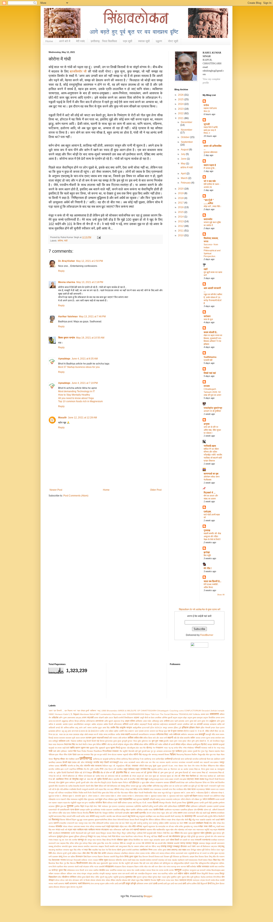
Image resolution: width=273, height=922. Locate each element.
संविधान (63, 873)
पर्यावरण (211, 799)
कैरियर (98, 744)
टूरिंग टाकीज (94, 769)
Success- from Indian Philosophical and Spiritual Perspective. (212, 250)
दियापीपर (221, 782)
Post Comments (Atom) (75, 495)
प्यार (99, 806)
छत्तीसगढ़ (86, 758)
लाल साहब (182, 850)
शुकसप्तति (104, 863)
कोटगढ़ (109, 744)
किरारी (89, 741)
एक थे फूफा (172, 731)
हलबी (155, 883)
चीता (207, 754)
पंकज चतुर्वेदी (184, 796)
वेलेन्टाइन (69, 860)
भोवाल (65, 826)
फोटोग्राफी (118, 813)
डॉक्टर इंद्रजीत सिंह (115, 779)
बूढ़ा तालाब (84, 820)
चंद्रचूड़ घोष (146, 754)
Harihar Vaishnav (68, 316)
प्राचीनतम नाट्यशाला (172, 810)
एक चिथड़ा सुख (161, 731)
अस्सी (131, 724)
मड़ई (108, 826)
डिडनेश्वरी (70, 772)
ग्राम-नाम (80, 754)
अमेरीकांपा (139, 721)
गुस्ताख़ (207, 530)
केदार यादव (52, 744)
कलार (78, 738)
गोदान (222, 751)
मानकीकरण (57, 833)
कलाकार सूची (70, 738)
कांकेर (192, 737)
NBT (98, 714)
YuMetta (196, 714)
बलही (78, 816)
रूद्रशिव (95, 850)
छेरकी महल (67, 762)
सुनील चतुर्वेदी (113, 877)
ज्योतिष (57, 769)
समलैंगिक (113, 870)
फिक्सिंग (74, 813)
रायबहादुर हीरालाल (180, 846)
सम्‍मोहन (143, 870)
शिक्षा (215, 860)
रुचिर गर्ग (80, 850)
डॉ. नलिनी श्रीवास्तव (67, 776)
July (183, 154)
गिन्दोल (84, 751)
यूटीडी (193, 836)
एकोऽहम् (207, 511)
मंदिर (130, 826)
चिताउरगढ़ (180, 754)
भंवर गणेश (92, 823)
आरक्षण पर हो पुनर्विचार (212, 411)
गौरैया (65, 754)
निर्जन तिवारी (92, 793)
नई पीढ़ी (200, 786)
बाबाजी (124, 816)
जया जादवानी (204, 762)
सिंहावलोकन (53, 877)
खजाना (215, 744)
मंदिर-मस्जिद (137, 826)
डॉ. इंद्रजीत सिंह (120, 772)
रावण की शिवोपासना (203, 846)
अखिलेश (55, 717)
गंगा (154, 748)
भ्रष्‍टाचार (77, 826)
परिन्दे (183, 799)
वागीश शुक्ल (214, 853)
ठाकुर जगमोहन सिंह (142, 769)
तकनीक (133, 779)
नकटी (206, 786)
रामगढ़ (182, 843)
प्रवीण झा (89, 810)
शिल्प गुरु (63, 863)
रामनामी (213, 843)
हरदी (116, 883)
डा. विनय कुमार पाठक (206, 769)
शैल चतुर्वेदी (126, 863)
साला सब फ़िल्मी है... (212, 581)
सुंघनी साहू (104, 877)
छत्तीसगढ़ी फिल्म (204, 759)
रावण (194, 846)
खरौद (72, 747)
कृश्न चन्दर (178, 741)
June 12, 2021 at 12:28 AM (82, 417)
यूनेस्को (207, 836)
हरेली (150, 883)
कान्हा (213, 738)
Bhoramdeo (112, 711)
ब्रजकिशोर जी (78, 71)
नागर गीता (172, 789)
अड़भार (136, 717)
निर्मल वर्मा (113, 793)
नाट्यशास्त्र (200, 789)
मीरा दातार (183, 833)
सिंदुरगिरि (205, 873)
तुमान (62, 782)
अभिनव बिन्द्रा (74, 721)
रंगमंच (51, 840)
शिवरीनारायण (82, 863)
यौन (215, 836)
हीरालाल (56, 887)
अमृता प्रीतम (130, 721)
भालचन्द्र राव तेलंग (176, 823)
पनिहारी (152, 799)
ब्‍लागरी (56, 823)
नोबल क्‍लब (157, 793)
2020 (181, 188)
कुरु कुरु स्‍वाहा (157, 741)
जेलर (189, 766)
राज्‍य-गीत (108, 843)
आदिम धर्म (220, 724)
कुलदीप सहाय (168, 741)
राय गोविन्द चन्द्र (154, 846)
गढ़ (169, 748)
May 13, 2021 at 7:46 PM (92, 316)
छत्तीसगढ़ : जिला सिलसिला (104, 41)
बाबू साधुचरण (140, 816)
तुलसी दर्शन (85, 782)
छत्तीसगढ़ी (168, 759)
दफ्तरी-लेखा (180, 782)
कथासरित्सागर (144, 734)
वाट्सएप (221, 853)
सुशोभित (174, 877)
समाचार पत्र (121, 870)
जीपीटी (141, 766)
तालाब (201, 779)
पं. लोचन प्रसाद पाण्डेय (123, 796)
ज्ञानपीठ (51, 769)
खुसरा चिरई (115, 747)
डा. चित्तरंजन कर (174, 769)
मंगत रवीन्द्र (90, 826)
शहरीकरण (181, 860)
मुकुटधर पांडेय (199, 833)
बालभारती (200, 816)
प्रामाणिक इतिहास (186, 810)
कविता (131, 737)
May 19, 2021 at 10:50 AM (90, 337)
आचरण (179, 724)
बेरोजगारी (121, 820)
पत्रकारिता (128, 799)
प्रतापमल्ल (130, 806)
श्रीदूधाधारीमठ (179, 863)
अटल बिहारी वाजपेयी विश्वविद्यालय (121, 718)
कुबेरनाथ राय (146, 741)
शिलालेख (52, 863)
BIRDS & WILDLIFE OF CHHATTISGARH (137, 711)
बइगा (132, 813)
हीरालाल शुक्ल (65, 887)
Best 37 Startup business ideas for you (79, 367)
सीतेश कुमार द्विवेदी (83, 877)
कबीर (171, 734)
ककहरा (90, 734)
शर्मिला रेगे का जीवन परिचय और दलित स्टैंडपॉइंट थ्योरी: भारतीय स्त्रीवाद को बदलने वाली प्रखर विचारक (213, 455)
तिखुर (207, 779)
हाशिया (194, 883)
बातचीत (109, 816)
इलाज (222, 727)
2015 (181, 212)
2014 (181, 216)
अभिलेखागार (90, 721)
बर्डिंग (74, 816)
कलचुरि (202, 734)
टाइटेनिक (72, 769)
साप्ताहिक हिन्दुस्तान (145, 873)
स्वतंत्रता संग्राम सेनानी (201, 880)
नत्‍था (222, 786)
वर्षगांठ (172, 853)
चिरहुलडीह (201, 754)
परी (192, 799)
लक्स (155, 850)
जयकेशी (196, 762)
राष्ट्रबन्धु (52, 850)
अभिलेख (82, 721)
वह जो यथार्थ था (203, 853)
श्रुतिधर (60, 866)
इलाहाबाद (52, 731)
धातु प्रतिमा (164, 786)
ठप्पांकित (120, 769)
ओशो (86, 734)
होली (80, 887)
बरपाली (69, 816)
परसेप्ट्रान (176, 799)
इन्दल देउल (215, 727)
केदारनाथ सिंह (69, 744)
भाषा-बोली (191, 823)
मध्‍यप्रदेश (161, 826)
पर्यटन (205, 799)
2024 (181, 104)
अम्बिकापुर (155, 721)
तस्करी (176, 779)
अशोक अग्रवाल (97, 724)
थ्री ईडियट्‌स (134, 782)
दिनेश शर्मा (214, 782)
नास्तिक (61, 793)
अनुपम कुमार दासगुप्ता (195, 718)
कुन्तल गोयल (132, 741)
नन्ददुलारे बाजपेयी (88, 789)
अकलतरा (214, 714)
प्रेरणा (206, 810)
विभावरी (151, 857)
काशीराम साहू (81, 741)
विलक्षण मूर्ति (168, 857)
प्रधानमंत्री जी (54, 810)
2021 (181, 118)
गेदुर (206, 751)
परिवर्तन (188, 799)
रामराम (75, 846)
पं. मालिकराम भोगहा (215, 793)
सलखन (57, 873)
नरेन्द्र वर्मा (129, 789)
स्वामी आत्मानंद (59, 883)
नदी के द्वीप (55, 789)
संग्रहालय (109, 866)
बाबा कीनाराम (117, 816)
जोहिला (221, 766)
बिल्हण (74, 820)
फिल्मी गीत (98, 813)
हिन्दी (210, 883)
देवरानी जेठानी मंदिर (87, 786)
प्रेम (195, 810)
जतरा (138, 762)
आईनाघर (156, 724)
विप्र (140, 857)
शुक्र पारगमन (113, 863)
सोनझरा (52, 880)
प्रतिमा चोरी (162, 806)
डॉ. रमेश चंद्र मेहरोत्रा (187, 776)
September (187, 142)
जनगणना (174, 762)
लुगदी (65, 853)
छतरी (77, 759)
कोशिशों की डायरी (169, 744)
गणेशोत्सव (190, 748)
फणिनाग (55, 813)
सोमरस (92, 880)
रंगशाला (55, 840)
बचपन (180, 813)
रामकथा (170, 843)
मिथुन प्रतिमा (127, 833)
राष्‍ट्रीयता (59, 850)
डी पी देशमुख (87, 772)
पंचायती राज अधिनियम (212, 796)
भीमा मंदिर (212, 823)
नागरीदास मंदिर (181, 789)
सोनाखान (76, 880)
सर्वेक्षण (51, 873)
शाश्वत (205, 860)
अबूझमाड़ (65, 721)
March (184, 178)
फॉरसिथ (111, 813)
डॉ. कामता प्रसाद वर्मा (135, 772)
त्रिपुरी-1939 (106, 782)
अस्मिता (125, 724)
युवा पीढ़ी (187, 836)
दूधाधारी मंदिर (53, 786)
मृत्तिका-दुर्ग (83, 836)
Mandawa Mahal (87, 714)
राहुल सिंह (73, 850)
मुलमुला (60, 836)
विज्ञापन (100, 857)
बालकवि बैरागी (169, 816)
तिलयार (221, 779)
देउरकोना (62, 786)
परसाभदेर (169, 799)
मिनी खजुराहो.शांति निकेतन (152, 833)
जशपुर (221, 762)
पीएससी (155, 802)
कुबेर (139, 741)
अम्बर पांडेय (147, 721)
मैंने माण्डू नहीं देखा (150, 836)
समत (107, 870)
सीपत (93, 877)
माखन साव (192, 830)
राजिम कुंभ (78, 843)
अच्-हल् (78, 718)
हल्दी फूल (166, 883)
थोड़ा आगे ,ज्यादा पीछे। (212, 206)
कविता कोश (138, 737)
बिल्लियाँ (69, 820)
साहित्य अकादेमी (190, 873)
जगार (126, 762)
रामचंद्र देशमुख (192, 843)
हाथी (184, 883)
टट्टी (66, 769)
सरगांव (171, 870)
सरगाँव (166, 870)
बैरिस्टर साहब (166, 820)
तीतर (58, 782)
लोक (84, 853)
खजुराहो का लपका (55, 748)
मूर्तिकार (76, 836)
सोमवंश (98, 880)
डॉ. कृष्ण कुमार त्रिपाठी (180, 772)
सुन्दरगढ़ (122, 877)
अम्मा (161, 721)
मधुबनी (145, 826)
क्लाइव (209, 744)
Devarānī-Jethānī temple (213, 711)
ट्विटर (111, 769)
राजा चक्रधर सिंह (62, 843)
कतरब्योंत (208, 219)
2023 (181, 108)
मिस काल (170, 833)
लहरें (206, 269)
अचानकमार (71, 718)
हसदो (180, 883)
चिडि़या (173, 754)
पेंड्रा (82, 806)
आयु (76, 727)
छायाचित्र (52, 762)
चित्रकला (187, 754)
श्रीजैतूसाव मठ (168, 863)
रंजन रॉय (68, 840)
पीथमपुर (162, 803)
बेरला (115, 820)
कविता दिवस (147, 738)
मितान (114, 833)
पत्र (120, 799)
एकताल (180, 731)
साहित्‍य (180, 873)
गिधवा (79, 751)
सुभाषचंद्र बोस (130, 877)
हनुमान (102, 883)
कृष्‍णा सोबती (199, 741)
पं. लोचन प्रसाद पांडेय (106, 796)
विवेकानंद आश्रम (188, 857)
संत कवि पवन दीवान (155, 866)
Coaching (173, 711)
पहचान (54, 803)
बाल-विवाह (160, 816)
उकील (102, 731)
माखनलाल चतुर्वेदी (202, 830)
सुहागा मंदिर (186, 877)
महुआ (168, 830)
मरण (53, 830)
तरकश (207, 386)
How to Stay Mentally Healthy (74, 394)
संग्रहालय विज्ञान (133, 866)
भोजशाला (52, 826)
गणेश (184, 748)
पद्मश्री (146, 799)
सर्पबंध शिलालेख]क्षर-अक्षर (215, 870)
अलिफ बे (52, 724)
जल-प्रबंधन (214, 762)
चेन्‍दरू (51, 759)
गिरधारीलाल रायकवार (111, 751)
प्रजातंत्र (121, 806)
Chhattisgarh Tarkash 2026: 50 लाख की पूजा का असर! (212, 392)
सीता (59, 877)
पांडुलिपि (73, 803)
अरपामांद (181, 721)
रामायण (136, 846)
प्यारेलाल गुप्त (106, 806)
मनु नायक (193, 826)
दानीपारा (192, 782)
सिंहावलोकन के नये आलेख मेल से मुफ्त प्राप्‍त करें (199, 609)
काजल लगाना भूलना (203, 738)
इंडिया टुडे (177, 727)
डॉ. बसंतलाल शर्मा (111, 776)
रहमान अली (165, 840)
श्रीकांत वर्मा (157, 863)
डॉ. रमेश (174, 776)
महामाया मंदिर (151, 830)
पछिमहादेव (52, 799)
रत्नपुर (90, 840)
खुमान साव (85, 747)
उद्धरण (159, 41)
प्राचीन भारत (148, 810)
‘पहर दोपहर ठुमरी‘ (83, 711)
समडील (102, 870)
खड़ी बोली (66, 748)
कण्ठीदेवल (111, 734)
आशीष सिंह (114, 727)
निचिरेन (75, 793)
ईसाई (93, 731)
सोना (70, 880)
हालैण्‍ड (189, 883)
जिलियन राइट (107, 766)
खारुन (77, 747)
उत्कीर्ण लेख (123, 731)
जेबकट (180, 766)
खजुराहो (221, 744)
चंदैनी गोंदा (137, 754)
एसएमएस (76, 734)
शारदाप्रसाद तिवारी (195, 860)
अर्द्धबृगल (212, 721)
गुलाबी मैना (196, 751)
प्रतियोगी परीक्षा (184, 806)
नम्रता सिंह (102, 789)
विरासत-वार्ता (158, 857)
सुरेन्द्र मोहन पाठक (159, 877)
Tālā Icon (155, 714)
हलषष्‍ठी (160, 883)
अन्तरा (218, 718)
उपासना (152, 731)
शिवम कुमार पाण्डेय (66, 337)
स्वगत (163, 880)
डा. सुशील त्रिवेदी (60, 772)
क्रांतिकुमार (196, 744)
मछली (104, 826)
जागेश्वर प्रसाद (54, 766)
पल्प (50, 803)
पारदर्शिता (92, 803)
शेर (120, 863)
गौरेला (61, 754)
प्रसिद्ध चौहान (125, 810)
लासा (188, 850)
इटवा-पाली (145, 727)
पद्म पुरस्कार (137, 799)
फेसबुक (105, 813)
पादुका (79, 803)
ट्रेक (106, 769)
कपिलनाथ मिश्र (162, 734)
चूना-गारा (213, 754)
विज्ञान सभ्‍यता (92, 857)
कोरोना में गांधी (186, 167)
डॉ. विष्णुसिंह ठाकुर (76, 779)
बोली (186, 820)
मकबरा (83, 826)
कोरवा (141, 744)
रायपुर (169, 846)
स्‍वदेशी (222, 880)
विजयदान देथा (81, 856)
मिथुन (119, 833)
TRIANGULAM (185, 714)
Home (49, 41)
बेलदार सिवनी (134, 820)
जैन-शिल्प (203, 766)
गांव (74, 751)
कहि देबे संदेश (178, 738)
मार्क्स (93, 833)
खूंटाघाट (123, 748)
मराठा (58, 829)
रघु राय (61, 840)
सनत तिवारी (79, 870)
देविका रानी (102, 786)
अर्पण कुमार (221, 721)
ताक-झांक (182, 779)
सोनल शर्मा (64, 880)
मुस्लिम (65, 836)
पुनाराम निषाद (181, 803)
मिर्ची (164, 833)
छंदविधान (217, 759)
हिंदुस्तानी (204, 883)
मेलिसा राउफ (120, 836)
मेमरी (109, 836)
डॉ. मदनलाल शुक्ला (164, 776)
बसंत (87, 816)
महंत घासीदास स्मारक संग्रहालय (96, 829)
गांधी (65, 240)
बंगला (154, 813)
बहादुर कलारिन (100, 816)
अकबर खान (205, 714)
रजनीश (74, 840)
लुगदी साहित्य (72, 853)
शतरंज (125, 860)
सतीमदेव (193, 866)
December (186, 122)
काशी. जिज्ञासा (71, 741)
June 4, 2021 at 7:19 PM (85, 383)
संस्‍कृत (83, 873)
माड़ (211, 830)
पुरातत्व (190, 802)
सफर (91, 870)
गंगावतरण (159, 747)
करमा (196, 734)
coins (181, 711)
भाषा (186, 823)
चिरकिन (194, 754)
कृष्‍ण (193, 741)
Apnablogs (64, 358)
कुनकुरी (124, 741)
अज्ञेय (106, 718)
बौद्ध (190, 819)
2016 (181, 207)
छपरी (222, 759)
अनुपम (175, 718)
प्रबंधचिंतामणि (65, 810)
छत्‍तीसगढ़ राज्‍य (149, 759)
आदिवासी (52, 727)
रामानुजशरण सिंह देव (126, 846)
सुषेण (179, 877)
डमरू (165, 769)
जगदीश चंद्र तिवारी (101, 762)
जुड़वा (159, 766)
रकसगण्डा (220, 836)
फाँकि (60, 813)
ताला (197, 779)
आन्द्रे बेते (59, 727)
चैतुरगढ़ (57, 759)
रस (142, 840)
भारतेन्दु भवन (147, 823)
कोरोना (60, 240)
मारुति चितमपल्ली (77, 833)
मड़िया (122, 826)
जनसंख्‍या (182, 762)
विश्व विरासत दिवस (201, 857)
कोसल (177, 744)
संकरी (77, 866)
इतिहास (185, 727)
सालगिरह (164, 873)
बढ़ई (208, 813)
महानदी (136, 829)
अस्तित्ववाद (118, 724)
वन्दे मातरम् (160, 853)
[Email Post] (98, 237)
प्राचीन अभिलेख (136, 810)
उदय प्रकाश (139, 731)
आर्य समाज (87, 727)
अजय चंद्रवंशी (87, 717)
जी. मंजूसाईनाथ (119, 766)
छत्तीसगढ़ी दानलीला (192, 759)
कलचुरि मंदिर (210, 734)
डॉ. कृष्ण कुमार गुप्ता (164, 772)
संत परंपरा (166, 866)
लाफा (169, 850)
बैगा (147, 820)
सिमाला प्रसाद (214, 873)
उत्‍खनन (131, 731)
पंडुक (100, 799)
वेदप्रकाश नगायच (59, 860)
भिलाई (206, 823)
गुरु (152, 751)
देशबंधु (123, 786)
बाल (154, 816)
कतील (118, 734)
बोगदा (173, 820)
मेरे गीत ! (208, 568)
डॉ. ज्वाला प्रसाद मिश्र (197, 772)
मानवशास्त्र (65, 833)
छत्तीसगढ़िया (160, 759)
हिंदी (198, 883)
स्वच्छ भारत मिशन (172, 880)
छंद (212, 759)
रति (85, 840)
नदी (50, 789)
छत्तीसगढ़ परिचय (115, 759)
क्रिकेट (204, 744)
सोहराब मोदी (126, 880)
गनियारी (197, 747)
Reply (61, 271)
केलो (80, 744)
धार (189, 786)
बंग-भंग (149, 813)
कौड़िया (183, 744)
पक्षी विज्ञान (193, 796)
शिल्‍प (57, 863)
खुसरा (108, 748)
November (186, 129)
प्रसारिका (116, 810)
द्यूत (137, 786)
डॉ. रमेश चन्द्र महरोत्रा (205, 776)
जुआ (154, 765)
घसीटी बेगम (107, 754)
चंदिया (131, 754)
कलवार (56, 738)
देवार (96, 786)
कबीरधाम (176, 734)
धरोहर (149, 786)
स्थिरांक (153, 880)
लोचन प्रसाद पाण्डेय (142, 853)
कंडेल (101, 734)
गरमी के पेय (212, 748)
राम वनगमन (137, 843)
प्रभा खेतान (74, 809)
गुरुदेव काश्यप (187, 751)
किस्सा (102, 741)
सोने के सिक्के (85, 880)
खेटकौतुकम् (131, 748)
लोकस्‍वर (132, 853)
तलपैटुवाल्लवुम (154, 779)
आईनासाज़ (164, 724)
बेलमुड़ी (142, 820)
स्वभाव (51, 883)
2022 (181, 113)
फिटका (79, 813)
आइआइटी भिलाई (146, 724)
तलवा (162, 779)
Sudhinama (210, 357)
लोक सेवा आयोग (100, 853)
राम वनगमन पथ (148, 843)
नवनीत (140, 789)
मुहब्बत (71, 836)
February (186, 182)
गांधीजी (70, 751)
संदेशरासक (71, 870)
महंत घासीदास (78, 829)
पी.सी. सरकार (147, 803)
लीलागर (59, 853)
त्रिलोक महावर (117, 782)
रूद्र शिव (87, 850)
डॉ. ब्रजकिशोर (124, 776)
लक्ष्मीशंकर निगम (146, 850)
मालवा (98, 833)
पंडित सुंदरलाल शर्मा (91, 799)
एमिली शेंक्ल (214, 731)
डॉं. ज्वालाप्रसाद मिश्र (214, 772)
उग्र (106, 731)
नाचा (189, 789)
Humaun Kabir (61, 714)
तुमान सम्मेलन (70, 782)
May (183, 163)
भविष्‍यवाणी (99, 823)
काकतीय (187, 738)
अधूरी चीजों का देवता (147, 718)
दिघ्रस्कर (198, 782)
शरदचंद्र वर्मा (162, 860)
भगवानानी (70, 823)
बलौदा (83, 816)
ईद (87, 731)
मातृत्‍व (215, 830)
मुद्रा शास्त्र (217, 833)
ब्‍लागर (51, 823)
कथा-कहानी (125, 734)
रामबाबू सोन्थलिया (55, 846)
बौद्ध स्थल (195, 820)
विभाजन (145, 857)
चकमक (119, 754)
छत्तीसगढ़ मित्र (126, 759)
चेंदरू (222, 754)
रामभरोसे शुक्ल (67, 846)
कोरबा (136, 744)
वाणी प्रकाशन (53, 857)
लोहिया (153, 853)
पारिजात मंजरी (112, 803)
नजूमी (218, 786)
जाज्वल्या (98, 765)
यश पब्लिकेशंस (174, 836)
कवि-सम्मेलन (122, 738)
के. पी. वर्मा (208, 741)
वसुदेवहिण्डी (192, 853)
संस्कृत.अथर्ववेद (93, 873)
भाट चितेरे (125, 823)
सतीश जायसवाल (203, 866)
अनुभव (206, 424)
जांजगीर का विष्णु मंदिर (75, 766)
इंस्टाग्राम (75, 731)
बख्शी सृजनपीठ (140, 813)
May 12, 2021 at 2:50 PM (89, 261)
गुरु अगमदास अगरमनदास (162, 751)
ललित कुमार (162, 850)
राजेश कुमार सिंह (98, 843)
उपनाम (146, 731)
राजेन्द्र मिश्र (87, 843)
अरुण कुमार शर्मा (190, 721)
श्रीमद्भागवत (214, 863)
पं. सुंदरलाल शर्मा (173, 796)
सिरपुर (222, 873)
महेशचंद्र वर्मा (182, 830)
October (185, 137)
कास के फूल (208, 319)
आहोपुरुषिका (137, 727)
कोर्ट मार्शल (158, 744)
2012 (181, 226)
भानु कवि (133, 823)
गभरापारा (204, 748)
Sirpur (147, 714)
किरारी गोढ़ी (95, 741)
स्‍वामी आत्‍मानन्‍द (71, 883)
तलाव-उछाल (168, 779)
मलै (66, 830)
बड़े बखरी (203, 813)
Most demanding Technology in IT (76, 391)
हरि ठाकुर (126, 883)
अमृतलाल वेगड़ (119, 721)
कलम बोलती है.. (210, 332)
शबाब (134, 860)
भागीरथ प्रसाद (109, 823)
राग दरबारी (183, 840)
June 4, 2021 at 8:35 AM (85, 358)
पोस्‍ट (95, 806)
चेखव (218, 754)
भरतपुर (81, 823)
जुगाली (207, 124)
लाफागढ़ (174, 850)
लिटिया (207, 850)
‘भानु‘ (99, 711)
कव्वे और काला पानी (160, 738)
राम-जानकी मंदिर (160, 843)
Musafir (62, 417)
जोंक (217, 766)
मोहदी (160, 836)
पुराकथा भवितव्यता (210, 152)
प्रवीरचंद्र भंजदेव (99, 810)
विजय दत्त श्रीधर (69, 857)
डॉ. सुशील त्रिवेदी (101, 779)
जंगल (121, 762)
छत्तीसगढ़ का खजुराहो (100, 759)
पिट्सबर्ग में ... (209, 492)
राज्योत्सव (115, 843)
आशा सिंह (106, 727)
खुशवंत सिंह (94, 748)
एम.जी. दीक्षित (204, 731)
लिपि (50, 853)
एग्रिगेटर (186, 731)
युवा (182, 836)
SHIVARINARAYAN (135, 714)
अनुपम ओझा (182, 718)
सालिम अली (172, 873)
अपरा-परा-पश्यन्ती (55, 721)
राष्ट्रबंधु (221, 846)
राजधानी (198, 840)
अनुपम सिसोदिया (209, 718)
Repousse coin (119, 714)
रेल (110, 850)
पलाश (217, 799)
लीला (54, 853)
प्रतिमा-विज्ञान (172, 806)
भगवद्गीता (62, 823)
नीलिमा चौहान (133, 793)
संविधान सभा (71, 873)
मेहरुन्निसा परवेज (132, 836)
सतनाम (183, 866)
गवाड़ (222, 748)
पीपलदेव (168, 803)
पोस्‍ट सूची (173, 41)
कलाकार (62, 738)
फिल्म (91, 812)
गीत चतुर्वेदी (124, 751)
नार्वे (56, 793)
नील (118, 793)
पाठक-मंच (66, 803)
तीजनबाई (52, 782)
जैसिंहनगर (211, 766)
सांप (136, 873)
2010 (181, 235)
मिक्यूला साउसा (106, 833)
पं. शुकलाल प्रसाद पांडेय (157, 796)
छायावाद (59, 762)
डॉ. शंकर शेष (88, 779)
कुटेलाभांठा (109, 741)
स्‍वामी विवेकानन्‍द (84, 883)
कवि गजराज (113, 738)
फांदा (64, 813)
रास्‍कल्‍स (66, 850)
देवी (108, 786)
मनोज (206, 105)
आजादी (199, 724)
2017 (181, 202)
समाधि (137, 870)
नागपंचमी (165, 789)
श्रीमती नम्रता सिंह (191, 863)
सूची (191, 877)
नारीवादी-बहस (210, 446)
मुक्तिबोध (208, 833)
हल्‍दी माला (174, 883)
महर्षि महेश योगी (127, 830)
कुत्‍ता (115, 741)
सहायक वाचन (117, 873)
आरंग (81, 727)
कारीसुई (55, 741)
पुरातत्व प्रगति (199, 803)
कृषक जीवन (186, 741)
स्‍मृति (158, 880)
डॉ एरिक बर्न (108, 772)
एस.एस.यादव (68, 734)
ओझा (82, 734)
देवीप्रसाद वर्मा (115, 786)
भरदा (86, 823)
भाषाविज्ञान (199, 823)
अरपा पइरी (174, 721)
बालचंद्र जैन (179, 816)
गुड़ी (139, 751)
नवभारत (146, 789)
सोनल (57, 880)
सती (187, 866)
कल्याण (82, 738)
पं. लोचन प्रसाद (92, 796)
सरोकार (207, 316)
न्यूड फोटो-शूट (167, 793)
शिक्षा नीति (220, 860)
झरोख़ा (207, 552)
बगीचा (175, 813)
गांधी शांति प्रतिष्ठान (60, 751)
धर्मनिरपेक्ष (156, 786)
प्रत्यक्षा (221, 806)
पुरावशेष (215, 803)
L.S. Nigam (74, 714)
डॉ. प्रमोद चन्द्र (98, 776)
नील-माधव (124, 793)
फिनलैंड (86, 813)
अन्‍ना (222, 718)
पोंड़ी (91, 806)
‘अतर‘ (51, 711)
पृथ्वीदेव (77, 806)
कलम (217, 734)
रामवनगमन (94, 846)
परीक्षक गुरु (198, 799)
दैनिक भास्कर (130, 786)
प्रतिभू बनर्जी (153, 806)
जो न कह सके (210, 181)
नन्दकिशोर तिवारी (75, 789)
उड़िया (111, 731)
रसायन (146, 840)
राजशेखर (214, 840)
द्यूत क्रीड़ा (142, 786)
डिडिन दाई (78, 772)
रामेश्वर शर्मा (144, 846)
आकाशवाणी (172, 724)
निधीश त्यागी (83, 793)
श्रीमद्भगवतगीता (204, 863)
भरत (76, 823)
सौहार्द (133, 880)
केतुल (222, 741)
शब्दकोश (142, 860)
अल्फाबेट (59, 724)
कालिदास (62, 741)
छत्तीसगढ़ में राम (138, 759)
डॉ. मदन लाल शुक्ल (149, 776)
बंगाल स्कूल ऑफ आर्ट (164, 813)
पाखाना (60, 803)
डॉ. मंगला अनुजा (135, 776)
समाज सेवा (130, 870)
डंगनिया (160, 769)
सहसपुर (108, 873)
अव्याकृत (87, 724)
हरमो (120, 883)
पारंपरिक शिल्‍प (101, 802)
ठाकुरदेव (154, 769)
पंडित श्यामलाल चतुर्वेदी (75, 799)
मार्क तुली (87, 833)
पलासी (222, 799)
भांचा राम (118, 823)
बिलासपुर (56, 819)
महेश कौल (173, 830)
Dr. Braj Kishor (66, 261)
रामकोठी (176, 843)
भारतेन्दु (139, 823)
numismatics (106, 714)
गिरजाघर (90, 751)
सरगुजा (177, 869)
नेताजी (141, 793)
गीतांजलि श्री (132, 751)
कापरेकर (218, 738)
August (185, 149)
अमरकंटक (99, 721)
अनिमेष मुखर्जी (167, 718)
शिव (68, 863)
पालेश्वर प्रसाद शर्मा (129, 803)
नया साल (110, 789)
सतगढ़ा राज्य (175, 866)
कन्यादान (152, 734)
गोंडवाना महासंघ (214, 751)
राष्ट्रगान (214, 846)
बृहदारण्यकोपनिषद (101, 820)
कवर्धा (106, 737)
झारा (62, 769)
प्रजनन (115, 806)
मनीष (176, 826)
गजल (166, 748)
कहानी (170, 737)
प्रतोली (215, 806)
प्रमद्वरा (82, 810)
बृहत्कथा (91, 820)
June (184, 158)
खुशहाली (102, 748)
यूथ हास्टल (200, 836)
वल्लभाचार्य (179, 853)
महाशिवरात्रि (160, 830)
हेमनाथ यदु (74, 887)
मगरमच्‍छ (98, 826)
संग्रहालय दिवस (120, 866)
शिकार (210, 860)
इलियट (58, 731)
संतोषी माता (214, 866)
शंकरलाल (112, 860)
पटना (58, 799)
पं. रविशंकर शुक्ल (66, 796)
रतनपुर (81, 839)
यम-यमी (165, 836)
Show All (220, 595)
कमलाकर (191, 734)
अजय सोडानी (99, 718)
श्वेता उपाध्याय (69, 866)
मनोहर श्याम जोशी (205, 826)
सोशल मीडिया (110, 880)
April (183, 173)
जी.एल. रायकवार (131, 765)
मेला (113, 836)
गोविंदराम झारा (53, 754)
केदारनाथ (60, 744)
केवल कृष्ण (92, 744)
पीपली (174, 803)
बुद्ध (78, 820)
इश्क (69, 731)
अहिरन (136, 724)
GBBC (51, 714)
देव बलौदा (69, 786)
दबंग (186, 782)
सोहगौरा (118, 880)
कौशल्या (189, 744)
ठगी (115, 769)
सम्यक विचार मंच (152, 870)
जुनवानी (164, 766)
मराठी (62, 830)
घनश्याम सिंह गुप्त (90, 754)
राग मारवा (191, 840)
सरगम (161, 870)
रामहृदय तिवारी (104, 846)
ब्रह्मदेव (202, 820)
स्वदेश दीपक (215, 880)
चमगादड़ (154, 754)
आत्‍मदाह (206, 724)
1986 (103, 711)
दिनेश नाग (206, 782)
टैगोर (102, 769)
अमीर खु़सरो (108, 721)
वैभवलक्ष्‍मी (77, 860)
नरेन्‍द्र (122, 789)
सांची (132, 873)
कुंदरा (119, 741)
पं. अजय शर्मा (188, 793)
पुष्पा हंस (63, 806)
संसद (79, 873)
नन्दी (96, 789)
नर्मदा (135, 789)
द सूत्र (142, 782)
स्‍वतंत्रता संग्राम (185, 880)
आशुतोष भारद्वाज (126, 727)
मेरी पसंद (80, 41)
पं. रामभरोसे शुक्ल (79, 796)
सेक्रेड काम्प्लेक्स (207, 877)
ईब (89, 731)
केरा (77, 744)
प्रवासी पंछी (208, 360)
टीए (85, 769)
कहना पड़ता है (210, 165)
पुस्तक (70, 806)
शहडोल (174, 860)
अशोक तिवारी (108, 724)
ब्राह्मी (218, 820)
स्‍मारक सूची (144, 41)
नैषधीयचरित (148, 793)
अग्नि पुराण (63, 718)
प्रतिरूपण (194, 806)
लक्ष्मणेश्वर (135, 850)
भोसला (70, 826)
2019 (181, 193)
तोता (91, 782)
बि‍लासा (62, 820)
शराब (169, 860)
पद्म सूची (127, 41)
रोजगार (114, 850)
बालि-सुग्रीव (208, 816)
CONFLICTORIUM (192, 711)
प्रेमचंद (200, 809)
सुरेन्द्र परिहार (147, 877)
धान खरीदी (183, 786)
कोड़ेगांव (120, 744)
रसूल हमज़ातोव (154, 840)
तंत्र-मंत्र (140, 779)
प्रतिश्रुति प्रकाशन (205, 806)
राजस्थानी (52, 843)
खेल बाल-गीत (141, 748)
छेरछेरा (74, 762)
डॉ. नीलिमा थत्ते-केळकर (83, 776)
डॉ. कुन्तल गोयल (150, 772)
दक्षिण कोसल (150, 782)
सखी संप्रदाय (84, 866)
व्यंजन (90, 860)
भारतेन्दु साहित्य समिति (161, 823)
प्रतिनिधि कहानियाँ (141, 806)
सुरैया (168, 877)
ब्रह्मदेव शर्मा (210, 820)
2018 (181, 198)
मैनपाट (140, 836)
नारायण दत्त (214, 789)
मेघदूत (90, 836)
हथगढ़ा (97, 883)
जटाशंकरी (131, 762)
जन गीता (152, 762)
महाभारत (142, 829)
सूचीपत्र (197, 877)
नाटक (193, 789)
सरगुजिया (185, 870)
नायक (207, 789)
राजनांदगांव (206, 840)
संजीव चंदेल (143, 866)
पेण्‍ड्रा (87, 806)
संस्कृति (102, 873)
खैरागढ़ (149, 747)
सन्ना (86, 870)
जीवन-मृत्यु (148, 766)
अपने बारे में (64, 41)
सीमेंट (97, 877)
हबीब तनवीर (109, 883)
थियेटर (125, 782)
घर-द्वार (99, 754)
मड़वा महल (115, 826)
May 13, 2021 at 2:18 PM (89, 282)
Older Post (155, 489)
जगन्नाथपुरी (114, 762)
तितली (211, 779)
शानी (186, 860)
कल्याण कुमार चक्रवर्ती (95, 737)
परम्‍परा (162, 799)
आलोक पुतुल (97, 727)
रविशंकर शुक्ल (122, 840)
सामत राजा (157, 873)
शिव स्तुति (207, 555)
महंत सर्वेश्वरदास (115, 830)
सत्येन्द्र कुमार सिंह (59, 870)
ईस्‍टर (97, 731)
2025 (181, 99)
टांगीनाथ (80, 769)
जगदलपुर (89, 762)
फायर (68, 813)
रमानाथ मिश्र (101, 840)
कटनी (96, 734)
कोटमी (115, 744)
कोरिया (146, 744)
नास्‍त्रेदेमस (68, 793)
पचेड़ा (222, 796)
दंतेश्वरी (172, 782)
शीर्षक (91, 863)
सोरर (103, 880)
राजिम (72, 843)
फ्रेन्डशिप (126, 813)
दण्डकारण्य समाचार (162, 782)
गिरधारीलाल (98, 751)
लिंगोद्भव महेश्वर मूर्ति (198, 850)
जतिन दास (144, 762)
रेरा (107, 850)
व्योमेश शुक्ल (103, 860)
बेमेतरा (110, 820)
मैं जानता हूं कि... (210, 168)
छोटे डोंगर (80, 762)
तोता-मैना (97, 782)
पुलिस (57, 806)
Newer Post (56, 489)
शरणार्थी (154, 860)
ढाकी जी (126, 779)
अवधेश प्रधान (68, 724)
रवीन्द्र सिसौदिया (134, 840)
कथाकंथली (134, 734)
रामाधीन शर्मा (114, 846)
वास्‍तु (60, 856)
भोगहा (219, 823)
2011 (181, 230)
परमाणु (157, 799)
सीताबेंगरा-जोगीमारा (69, 877)
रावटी (189, 846)
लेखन (79, 853)
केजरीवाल (216, 741)
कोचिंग (104, 744)
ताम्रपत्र (190, 779)
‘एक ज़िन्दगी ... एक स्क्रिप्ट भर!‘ (64, 711)
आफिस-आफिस (69, 727)
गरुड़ (218, 748)
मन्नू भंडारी (216, 826)
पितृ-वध (138, 803)
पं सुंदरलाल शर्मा (177, 793)
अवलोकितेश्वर (79, 724)
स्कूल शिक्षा (139, 880)
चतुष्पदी (125, 754)
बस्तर (92, 816)
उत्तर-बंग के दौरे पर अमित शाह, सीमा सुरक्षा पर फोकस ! (212, 430)
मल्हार (70, 829)
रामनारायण (220, 843)
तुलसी (78, 782)
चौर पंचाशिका (70, 759)
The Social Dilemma (169, 714)
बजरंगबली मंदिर (193, 813)
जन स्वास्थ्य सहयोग (163, 762)
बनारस (213, 813)
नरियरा (116, 789)
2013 (181, 221)
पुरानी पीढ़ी (208, 803)
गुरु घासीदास (177, 751)
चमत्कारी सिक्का (163, 754)
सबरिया (96, 870)
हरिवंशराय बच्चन (142, 883)
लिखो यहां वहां (210, 373)
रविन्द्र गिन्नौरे (111, 840)
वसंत (185, 853)
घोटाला (114, 754)
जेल (185, 766)
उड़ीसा (116, 731)
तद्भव (146, 779)
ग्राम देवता (72, 754)
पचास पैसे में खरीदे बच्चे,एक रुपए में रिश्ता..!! (211, 130)
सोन (222, 877)
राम (121, 843)
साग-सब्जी (126, 873)
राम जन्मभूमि (127, 843)
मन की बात (170, 826)
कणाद (106, 734)
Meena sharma (66, 282)
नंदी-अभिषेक (64, 789)
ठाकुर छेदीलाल (129, 769)
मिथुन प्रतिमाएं (137, 833)
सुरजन (139, 877)
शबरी (129, 860)
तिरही (216, 779)
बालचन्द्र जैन (190, 816)
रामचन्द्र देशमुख (204, 843)
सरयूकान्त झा (194, 870)
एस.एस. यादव (58, 734)
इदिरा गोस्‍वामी (205, 727)
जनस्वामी (189, 762)
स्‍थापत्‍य (147, 880)
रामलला (80, 846)
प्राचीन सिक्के (158, 809)
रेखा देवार (102, 850)
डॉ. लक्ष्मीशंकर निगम (61, 779)
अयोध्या (166, 721)
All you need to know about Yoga (76, 398)
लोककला (117, 853)
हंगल (92, 883)
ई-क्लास (82, 731)
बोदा (182, 820)
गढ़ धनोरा (174, 748)
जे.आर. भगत (173, 766)
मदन (126, 826)
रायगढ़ (163, 846)
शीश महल (96, 863)
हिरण (217, 883)
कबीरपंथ (184, 734)
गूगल (202, 751)
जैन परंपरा (195, 766)
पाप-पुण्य (85, 803)
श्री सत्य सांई (148, 863)
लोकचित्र (124, 853)
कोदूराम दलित (129, 744)
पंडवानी (63, 799)
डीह (101, 772)
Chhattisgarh (163, 711)
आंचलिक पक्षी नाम (189, 724)
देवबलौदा (76, 786)
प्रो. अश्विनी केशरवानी (216, 810)
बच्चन (185, 813)
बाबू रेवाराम (132, 816)
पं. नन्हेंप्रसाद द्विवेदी (201, 793)
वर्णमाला (167, 853)
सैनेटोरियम (217, 877)
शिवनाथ (73, 863)
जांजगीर (63, 765)
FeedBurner (206, 635)
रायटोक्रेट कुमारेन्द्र (213, 408)
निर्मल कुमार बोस (103, 793)
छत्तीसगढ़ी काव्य (178, 759)
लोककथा (110, 853)
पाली (119, 802)
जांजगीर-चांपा (89, 765)
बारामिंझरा (149, 816)
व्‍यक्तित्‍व (84, 860)
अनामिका (158, 718)
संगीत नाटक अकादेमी (97, 866)
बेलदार (126, 820)
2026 (181, 94)
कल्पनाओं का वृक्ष (211, 473)
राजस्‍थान (221, 840)
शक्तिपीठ (119, 860)
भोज (222, 823)
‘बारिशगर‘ (93, 711)
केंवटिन (85, 744)
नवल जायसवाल (155, 789)
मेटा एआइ (97, 836)
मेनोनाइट (104, 836)
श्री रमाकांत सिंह (136, 863)
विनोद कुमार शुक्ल (131, 856)
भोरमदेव (59, 826)
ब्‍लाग (222, 819)
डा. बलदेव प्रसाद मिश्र (189, 769)
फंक (50, 813)
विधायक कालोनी (109, 857)
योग (212, 836)
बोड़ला (178, 820)
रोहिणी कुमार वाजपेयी (124, 850)
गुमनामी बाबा (145, 751)
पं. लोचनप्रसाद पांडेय (140, 796)
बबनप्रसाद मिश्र (60, 816)
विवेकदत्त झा (177, 857)
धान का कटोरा (174, 786)
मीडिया (176, 833)
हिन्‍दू (213, 883)
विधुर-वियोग (120, 857)
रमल (94, 840)
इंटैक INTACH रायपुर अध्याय (161, 727)
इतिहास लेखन (194, 727)
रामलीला (87, 846)
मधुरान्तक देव (152, 826)
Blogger (148, 896)
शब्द (137, 860)
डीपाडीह (96, 772)
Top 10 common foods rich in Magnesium (80, 401)
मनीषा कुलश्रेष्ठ (184, 826)
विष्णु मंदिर (212, 857)
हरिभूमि (133, 883)
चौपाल (62, 759)
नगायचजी (212, 786)
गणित (180, 748)
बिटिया (215, 816)
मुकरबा (190, 833)
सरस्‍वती (202, 870)
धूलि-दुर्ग (194, 786)
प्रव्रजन (109, 810)
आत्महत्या (213, 724)
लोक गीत (89, 853)
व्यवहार (95, 860)
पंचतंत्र (200, 796)
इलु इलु (64, 731)
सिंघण (199, 873)
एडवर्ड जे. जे (194, 731)
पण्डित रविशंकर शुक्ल (110, 799)
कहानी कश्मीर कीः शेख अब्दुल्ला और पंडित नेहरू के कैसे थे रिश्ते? (212, 536)
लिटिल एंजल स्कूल (218, 850)
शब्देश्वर (148, 860)
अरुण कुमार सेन (203, 721)
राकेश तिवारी (174, 840)
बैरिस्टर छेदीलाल (155, 820)
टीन (88, 769)
